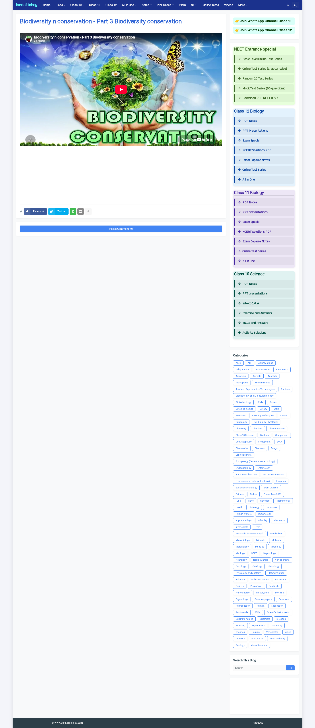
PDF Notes (249, 121)
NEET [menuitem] (194, 5)
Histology (254, 507)
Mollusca (276, 540)
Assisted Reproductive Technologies (255, 389)
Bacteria (285, 389)
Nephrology (269, 553)
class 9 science (259, 645)
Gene (251, 500)
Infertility (262, 520)
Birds (260, 402)
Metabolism (276, 533)
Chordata (257, 428)
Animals (256, 376)
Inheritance (279, 520)
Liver (257, 527)
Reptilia (261, 605)
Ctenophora (264, 441)
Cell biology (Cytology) (266, 422)
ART (250, 363)
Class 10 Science (245, 435)
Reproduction (243, 605)
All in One (248, 179)
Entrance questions (273, 474)
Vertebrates (272, 632)
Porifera (240, 586)
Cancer (284, 415)
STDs (257, 612)
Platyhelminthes (276, 573)
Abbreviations (265, 363)
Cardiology (241, 422)
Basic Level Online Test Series (262, 59)
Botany (263, 408)
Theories (240, 632)
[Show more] (88, 211)
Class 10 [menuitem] (76, 5)
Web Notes (257, 638)
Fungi (239, 500)
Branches (241, 415)
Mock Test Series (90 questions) (263, 88)
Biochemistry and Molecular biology (254, 395)
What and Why (277, 638)
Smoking (240, 625)
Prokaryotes (262, 592)
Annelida (272, 376)
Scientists (265, 619)
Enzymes (281, 481)
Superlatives (258, 625)
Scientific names (244, 619)
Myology (240, 553)
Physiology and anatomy (248, 573)
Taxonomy (276, 625)
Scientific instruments (278, 612)
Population (281, 579)
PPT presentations (255, 212)
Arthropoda (242, 382)
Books (273, 402)
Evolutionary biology (246, 487)
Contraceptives (244, 441)
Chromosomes (277, 428)
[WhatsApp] (73, 211)
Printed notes (243, 592)
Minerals (260, 540)
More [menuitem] (241, 5)
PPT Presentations (255, 131)
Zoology (240, 645)
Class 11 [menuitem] (94, 5)
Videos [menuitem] (228, 5)
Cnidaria (264, 435)
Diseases (260, 448)
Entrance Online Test (246, 474)
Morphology (242, 546)
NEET (254, 553)
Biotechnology (243, 402)
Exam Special (251, 140)
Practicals (274, 586)
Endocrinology (243, 468)
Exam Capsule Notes (256, 160)
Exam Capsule (271, 487)
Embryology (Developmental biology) (255, 461)
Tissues (255, 632)
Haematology (283, 500)
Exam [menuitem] (182, 5)
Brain (276, 408)
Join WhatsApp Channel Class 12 (266, 30)
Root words (242, 612)
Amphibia (241, 376)
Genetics (264, 500)
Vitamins (240, 638)
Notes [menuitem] (145, 5)
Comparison (281, 435)
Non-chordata (282, 559)
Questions (284, 599)
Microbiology (243, 540)
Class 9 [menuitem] (60, 5)
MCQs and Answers (255, 323)
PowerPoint (256, 586)
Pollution (240, 579)
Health (239, 507)
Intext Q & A (250, 303)
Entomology (264, 468)
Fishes (253, 494)
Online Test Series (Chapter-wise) (264, 69)
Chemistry (241, 428)
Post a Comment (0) (121, 228)
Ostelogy (257, 566)
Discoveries (242, 448)
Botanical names (244, 408)
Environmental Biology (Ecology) (253, 481)
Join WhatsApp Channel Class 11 (266, 21)
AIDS (238, 363)
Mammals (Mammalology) (249, 533)
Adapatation (242, 369)
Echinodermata (244, 454)
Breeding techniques (263, 415)
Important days (244, 520)
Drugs (274, 448)
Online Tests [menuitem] (211, 5)
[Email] (80, 211)
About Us (258, 722)
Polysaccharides (260, 579)
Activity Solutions (254, 333)
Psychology (242, 599)
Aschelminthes (262, 382)
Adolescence (262, 369)
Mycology (276, 546)
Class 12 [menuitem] (111, 5)
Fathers (240, 494)
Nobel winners (260, 559)
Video (288, 632)
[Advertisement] (121, 175)
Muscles (259, 546)
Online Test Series (254, 170)
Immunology (264, 513)
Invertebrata (242, 527)
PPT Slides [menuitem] (164, 5)
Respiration (277, 605)
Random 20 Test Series (257, 78)
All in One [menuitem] (128, 5)
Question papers (263, 599)
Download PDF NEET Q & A (260, 98)
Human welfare (244, 513)
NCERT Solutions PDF (256, 150)
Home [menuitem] (46, 5)
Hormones (271, 507)
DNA (279, 441)
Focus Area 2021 (272, 494)
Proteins (279, 592)
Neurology (241, 559)
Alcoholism (282, 369)
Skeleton (281, 619)
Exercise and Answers (257, 313)
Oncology (241, 566)
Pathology (274, 566)
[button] (288, 5)
